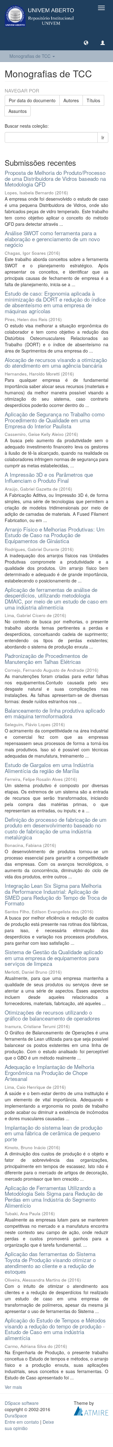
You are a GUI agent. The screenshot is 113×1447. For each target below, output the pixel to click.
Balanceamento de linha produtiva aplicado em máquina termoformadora (55, 713)
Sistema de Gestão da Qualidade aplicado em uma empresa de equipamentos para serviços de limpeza (54, 957)
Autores (71, 100)
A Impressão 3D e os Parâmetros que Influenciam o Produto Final (49, 477)
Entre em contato (22, 1422)
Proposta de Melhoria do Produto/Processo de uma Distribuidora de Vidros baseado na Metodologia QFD (55, 178)
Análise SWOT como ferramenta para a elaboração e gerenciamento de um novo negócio (52, 238)
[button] (86, 42)
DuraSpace (16, 1415)
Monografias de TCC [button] (30, 56)
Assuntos (17, 111)
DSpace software (22, 1403)
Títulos (93, 100)
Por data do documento (32, 100)
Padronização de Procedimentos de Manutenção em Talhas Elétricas (46, 658)
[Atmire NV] (91, 1410)
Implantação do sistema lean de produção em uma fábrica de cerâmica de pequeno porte (53, 1133)
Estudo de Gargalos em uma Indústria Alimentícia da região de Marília (49, 768)
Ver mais (13, 1387)
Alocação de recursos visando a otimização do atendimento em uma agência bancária (56, 363)
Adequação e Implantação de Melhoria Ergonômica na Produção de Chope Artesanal (49, 1072)
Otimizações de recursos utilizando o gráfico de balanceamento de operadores (52, 1015)
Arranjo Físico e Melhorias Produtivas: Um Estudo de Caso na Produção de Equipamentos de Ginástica (55, 535)
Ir (102, 137)
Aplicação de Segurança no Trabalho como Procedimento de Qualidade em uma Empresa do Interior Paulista (55, 420)
